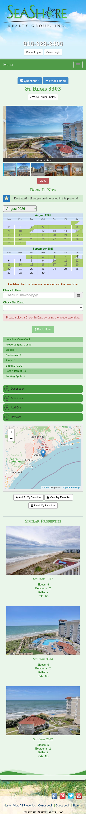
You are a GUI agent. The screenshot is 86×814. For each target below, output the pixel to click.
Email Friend (57, 80)
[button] (79, 106)
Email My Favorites (44, 505)
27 (9, 272)
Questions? (31, 80)
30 (43, 272)
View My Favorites (60, 497)
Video (43, 180)
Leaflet (45, 487)
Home (7, 805)
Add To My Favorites (29, 497)
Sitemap (77, 805)
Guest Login (53, 52)
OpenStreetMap (71, 487)
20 (9, 268)
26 (77, 268)
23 (43, 268)
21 (20, 268)
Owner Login (33, 52)
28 (20, 272)
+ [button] (11, 432)
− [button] (11, 438)
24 (54, 268)
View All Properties (24, 805)
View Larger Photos (44, 97)
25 (65, 268)
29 (31, 272)
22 (31, 268)
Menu (8, 65)
